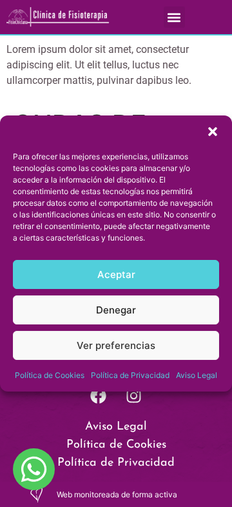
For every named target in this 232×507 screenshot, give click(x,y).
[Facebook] (98, 395)
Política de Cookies (49, 375)
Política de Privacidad (130, 375)
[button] (212, 131)
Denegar (116, 310)
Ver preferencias (116, 345)
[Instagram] (134, 395)
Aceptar (116, 274)
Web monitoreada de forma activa (117, 494)
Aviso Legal (196, 375)
